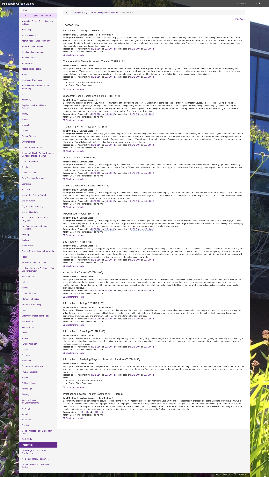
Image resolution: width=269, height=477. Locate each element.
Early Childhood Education (33, 178)
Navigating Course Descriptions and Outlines (37, 22)
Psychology (27, 388)
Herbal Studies (28, 276)
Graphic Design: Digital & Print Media (38, 251)
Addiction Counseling (31, 35)
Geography (27, 234)
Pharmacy (26, 355)
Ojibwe (25, 349)
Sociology (26, 408)
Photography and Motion (32, 366)
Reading (25, 394)
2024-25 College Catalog (76, 12)
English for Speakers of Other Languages (35, 219)
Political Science (29, 383)
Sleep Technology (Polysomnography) (30, 401)
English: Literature (30, 211)
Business (26, 119)
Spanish (25, 425)
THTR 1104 (82, 412)
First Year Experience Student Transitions (35, 227)
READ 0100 (135, 48)
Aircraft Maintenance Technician (36, 40)
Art (23, 94)
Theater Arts (27, 444)
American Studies (29, 57)
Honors (25, 287)
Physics (25, 377)
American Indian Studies (32, 46)
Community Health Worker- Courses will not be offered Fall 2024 (38, 154)
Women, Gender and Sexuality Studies (35, 466)
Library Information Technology (35, 315)
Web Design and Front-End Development (34, 452)
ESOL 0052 (110, 48)
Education (26, 189)
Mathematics (27, 321)
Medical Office (28, 326)
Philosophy (26, 360)
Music (24, 332)
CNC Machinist (28, 141)
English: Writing (28, 200)
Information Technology (32, 304)
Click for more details (74, 54)
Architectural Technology (32, 80)
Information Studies (30, 298)
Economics (26, 183)
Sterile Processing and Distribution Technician (37, 432)
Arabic (24, 74)
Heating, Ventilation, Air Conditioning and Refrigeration (38, 269)
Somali (25, 413)
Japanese (26, 310)
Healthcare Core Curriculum (34, 262)
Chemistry (26, 124)
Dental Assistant (29, 172)
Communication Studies (32, 147)
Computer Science (30, 161)
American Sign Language (33, 52)
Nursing (25, 338)
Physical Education (30, 371)
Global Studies (28, 245)
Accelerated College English (34, 195)
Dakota (25, 167)
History (25, 282)
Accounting (26, 29)
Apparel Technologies (31, 68)
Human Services (29, 293)
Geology (25, 239)
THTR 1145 (97, 412)
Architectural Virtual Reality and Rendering (35, 87)
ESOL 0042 (148, 48)
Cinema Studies (29, 136)
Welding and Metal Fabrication (35, 458)
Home (24, 9)
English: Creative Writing (32, 206)
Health (24, 256)
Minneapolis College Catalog (18, 3)
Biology (25, 113)
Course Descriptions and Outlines (36, 15)
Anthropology (27, 63)
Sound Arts (26, 419)
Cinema (25, 130)
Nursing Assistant (29, 343)
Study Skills (27, 439)
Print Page (240, 19)
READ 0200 (96, 48)
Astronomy (26, 99)
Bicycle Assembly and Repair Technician (34, 106)
